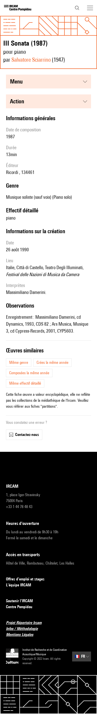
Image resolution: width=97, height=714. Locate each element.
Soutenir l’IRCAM (19, 601)
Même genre (18, 362)
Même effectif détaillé (25, 383)
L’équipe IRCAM (18, 585)
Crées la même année (52, 362)
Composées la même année (29, 373)
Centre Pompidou (19, 606)
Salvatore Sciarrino (31, 59)
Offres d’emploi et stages (25, 579)
